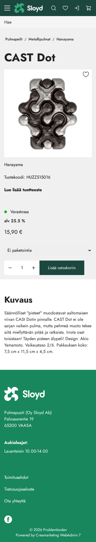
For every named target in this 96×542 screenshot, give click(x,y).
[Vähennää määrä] (10, 268)
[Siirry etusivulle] (28, 8)
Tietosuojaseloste (19, 489)
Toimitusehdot (16, 477)
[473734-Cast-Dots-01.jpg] (48, 113)
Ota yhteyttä (15, 501)
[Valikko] (7, 8)
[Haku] (53, 8)
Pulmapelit (13, 39)
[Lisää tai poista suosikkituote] (86, 75)
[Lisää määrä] (33, 268)
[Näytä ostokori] (89, 8)
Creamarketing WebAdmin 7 (58, 535)
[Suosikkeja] (65, 8)
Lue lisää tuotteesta (23, 190)
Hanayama (65, 39)
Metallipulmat (39, 39)
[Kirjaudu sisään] (77, 8)
